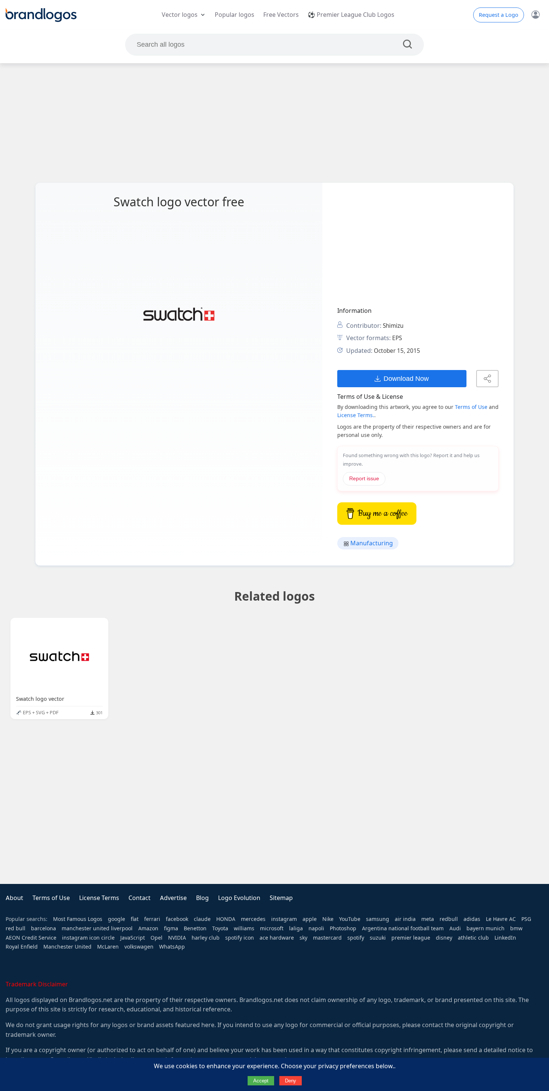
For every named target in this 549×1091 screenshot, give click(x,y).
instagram (284, 919)
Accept (261, 1081)
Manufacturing (371, 543)
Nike (328, 919)
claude (202, 919)
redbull (449, 919)
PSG (526, 919)
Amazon (148, 928)
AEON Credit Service (31, 937)
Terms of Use (471, 407)
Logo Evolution (239, 898)
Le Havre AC (501, 919)
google (116, 919)
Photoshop (343, 928)
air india (405, 919)
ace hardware (277, 937)
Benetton (195, 928)
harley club (206, 937)
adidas (471, 919)
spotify (355, 937)
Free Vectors (281, 15)
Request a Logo (498, 15)
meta (427, 919)
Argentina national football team (403, 928)
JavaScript (132, 937)
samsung (377, 919)
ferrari (152, 919)
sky (303, 937)
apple (310, 919)
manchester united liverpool (97, 928)
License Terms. (355, 415)
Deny (290, 1081)
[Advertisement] (274, 123)
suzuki (378, 937)
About (14, 898)
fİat (135, 919)
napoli (316, 928)
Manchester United (67, 946)
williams (244, 928)
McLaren (108, 946)
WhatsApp (172, 946)
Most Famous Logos (77, 919)
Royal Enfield (22, 946)
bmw (516, 928)
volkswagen (138, 946)
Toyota (220, 928)
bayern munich (485, 928)
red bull (15, 928)
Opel (156, 937)
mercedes (253, 919)
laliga (296, 928)
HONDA (225, 919)
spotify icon (239, 937)
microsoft (271, 928)
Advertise (173, 898)
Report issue (364, 478)
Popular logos (234, 15)
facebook (177, 919)
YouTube (349, 919)
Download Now (406, 378)
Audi (455, 928)
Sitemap (281, 898)
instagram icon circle (88, 937)
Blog (202, 898)
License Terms (99, 898)
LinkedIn (505, 937)
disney (444, 937)
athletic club (473, 937)
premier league (410, 937)
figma (171, 928)
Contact (139, 898)
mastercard (327, 937)
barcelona (43, 928)
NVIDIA (177, 937)
